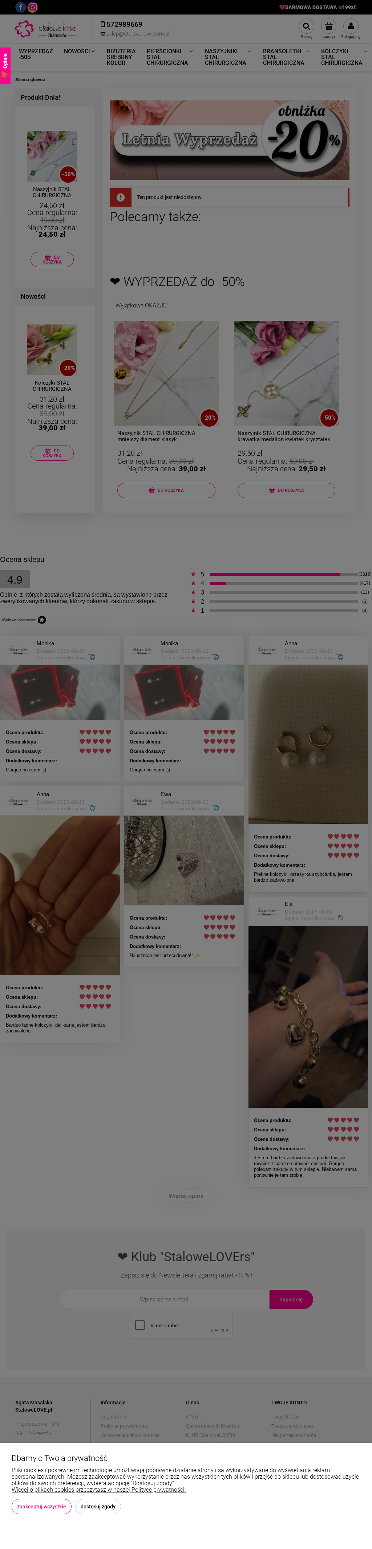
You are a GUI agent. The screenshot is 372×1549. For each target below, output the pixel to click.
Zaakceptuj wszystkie (41, 1506)
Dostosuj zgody (98, 1506)
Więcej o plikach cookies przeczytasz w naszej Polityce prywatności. (99, 1489)
